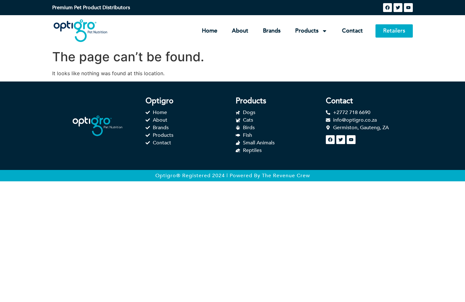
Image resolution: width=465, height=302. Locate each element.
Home (209, 31)
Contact (352, 31)
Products (307, 31)
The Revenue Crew (286, 175)
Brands (272, 31)
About (240, 31)
